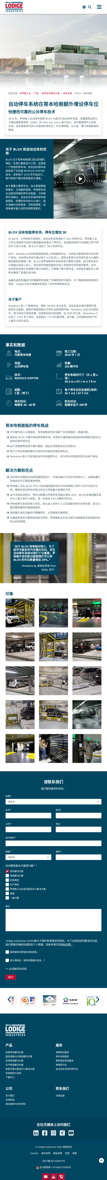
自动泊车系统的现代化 (67, 1068)
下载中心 (10, 1077)
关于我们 (10, 1095)
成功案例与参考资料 (16, 1103)
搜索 (74, 1153)
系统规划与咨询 (13, 1073)
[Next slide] (97, 999)
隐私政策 (57, 1153)
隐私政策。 (67, 944)
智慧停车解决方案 (14, 1052)
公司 (9, 1088)
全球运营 (60, 1095)
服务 (59, 1045)
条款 (67, 1153)
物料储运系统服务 (65, 1060)
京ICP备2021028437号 (53, 1161)
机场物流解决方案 (14, 1060)
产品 (9, 1045)
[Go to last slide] (10, 999)
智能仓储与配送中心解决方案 (20, 1068)
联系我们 (62, 1088)
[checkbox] (53, 885)
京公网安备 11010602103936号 (55, 1167)
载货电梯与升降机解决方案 (19, 1056)
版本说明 (45, 1153)
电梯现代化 (61, 1064)
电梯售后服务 (62, 1052)
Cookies (34, 1153)
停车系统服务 (62, 1056)
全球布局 (10, 1099)
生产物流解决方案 (14, 1064)
